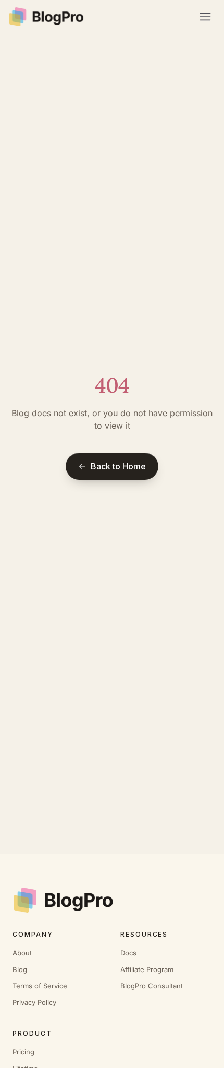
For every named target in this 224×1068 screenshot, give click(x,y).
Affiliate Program (146, 969)
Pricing (23, 1052)
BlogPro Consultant (151, 985)
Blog (20, 969)
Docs (128, 953)
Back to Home (118, 466)
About (22, 953)
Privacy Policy (34, 1002)
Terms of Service (40, 985)
